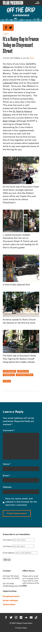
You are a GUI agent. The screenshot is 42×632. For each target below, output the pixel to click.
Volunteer (9, 604)
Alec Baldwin (9, 371)
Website (7, 486)
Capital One (23, 371)
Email (6, 475)
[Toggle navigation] (37, 2)
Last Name (7, 546)
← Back (6, 34)
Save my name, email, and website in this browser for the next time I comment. (21, 501)
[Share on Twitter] (10, 27)
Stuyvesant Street (24, 375)
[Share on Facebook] (6, 27)
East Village (9, 120)
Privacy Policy (21, 627)
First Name (7, 540)
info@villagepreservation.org (14, 585)
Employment (11, 596)
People (7, 381)
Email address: (9, 552)
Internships (10, 600)
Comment (9, 430)
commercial (9, 375)
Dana (31, 58)
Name (7, 463)
